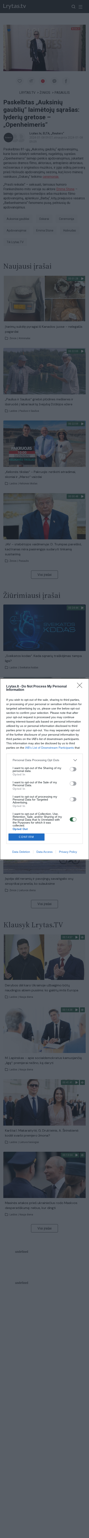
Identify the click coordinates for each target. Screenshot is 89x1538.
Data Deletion (21, 851)
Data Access (44, 851)
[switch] (73, 769)
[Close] (81, 687)
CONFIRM (26, 836)
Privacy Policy (68, 851)
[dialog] (44, 769)
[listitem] (44, 760)
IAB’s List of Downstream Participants (49, 747)
